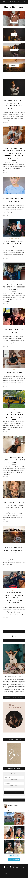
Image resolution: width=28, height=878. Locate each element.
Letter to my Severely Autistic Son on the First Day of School (14, 415)
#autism (15, 810)
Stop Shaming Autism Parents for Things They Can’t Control (14, 505)
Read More (14, 21)
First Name (14, 774)
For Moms (16, 195)
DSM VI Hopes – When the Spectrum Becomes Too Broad (14, 287)
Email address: (14, 785)
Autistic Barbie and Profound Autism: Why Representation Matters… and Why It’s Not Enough (14, 153)
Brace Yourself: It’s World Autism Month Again (14, 550)
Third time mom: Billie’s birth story (14, 15)
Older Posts (20, 626)
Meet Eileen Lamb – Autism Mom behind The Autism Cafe (14, 460)
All (14, 369)
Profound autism (14, 372)
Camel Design (14, 875)
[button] (9, 818)
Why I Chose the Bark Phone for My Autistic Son (14, 243)
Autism (14, 98)
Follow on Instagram (14, 859)
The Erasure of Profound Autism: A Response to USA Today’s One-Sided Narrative (14, 598)
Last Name (14, 779)
